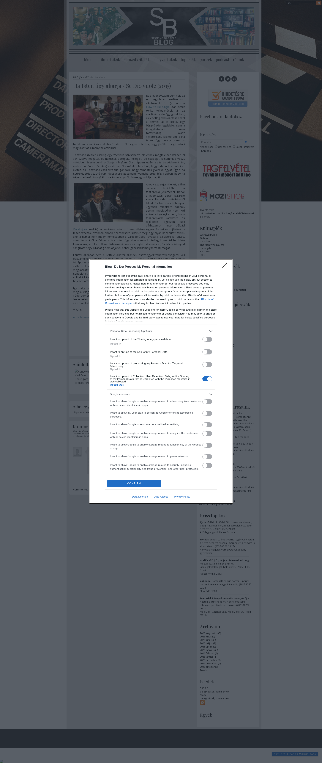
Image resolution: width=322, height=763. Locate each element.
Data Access (161, 496)
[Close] (225, 267)
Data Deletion (140, 496)
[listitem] (161, 331)
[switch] (207, 339)
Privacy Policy (182, 496)
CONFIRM (134, 483)
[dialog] (161, 382)
